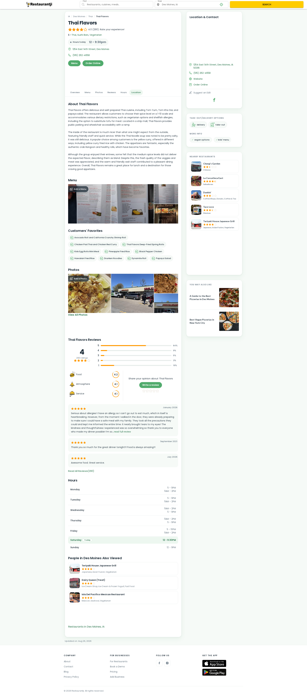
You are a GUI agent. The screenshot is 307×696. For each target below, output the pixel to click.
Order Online (93, 63)
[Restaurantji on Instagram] (167, 663)
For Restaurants (118, 661)
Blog (66, 671)
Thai (90, 16)
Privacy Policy (71, 676)
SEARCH (266, 4)
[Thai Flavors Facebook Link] (214, 100)
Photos (99, 92)
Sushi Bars (82, 34)
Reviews (111, 92)
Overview (75, 92)
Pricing (113, 671)
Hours (124, 92)
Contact (68, 666)
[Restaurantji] (39, 4)
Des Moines (79, 16)
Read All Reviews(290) (81, 471)
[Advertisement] (123, 77)
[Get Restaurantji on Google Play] (214, 672)
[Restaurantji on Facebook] (159, 663)
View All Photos (77, 314)
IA (69, 16)
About (67, 661)
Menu (74, 63)
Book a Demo (117, 666)
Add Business (117, 676)
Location (136, 92)
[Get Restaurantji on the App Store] (214, 663)
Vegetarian (96, 34)
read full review (122, 431)
